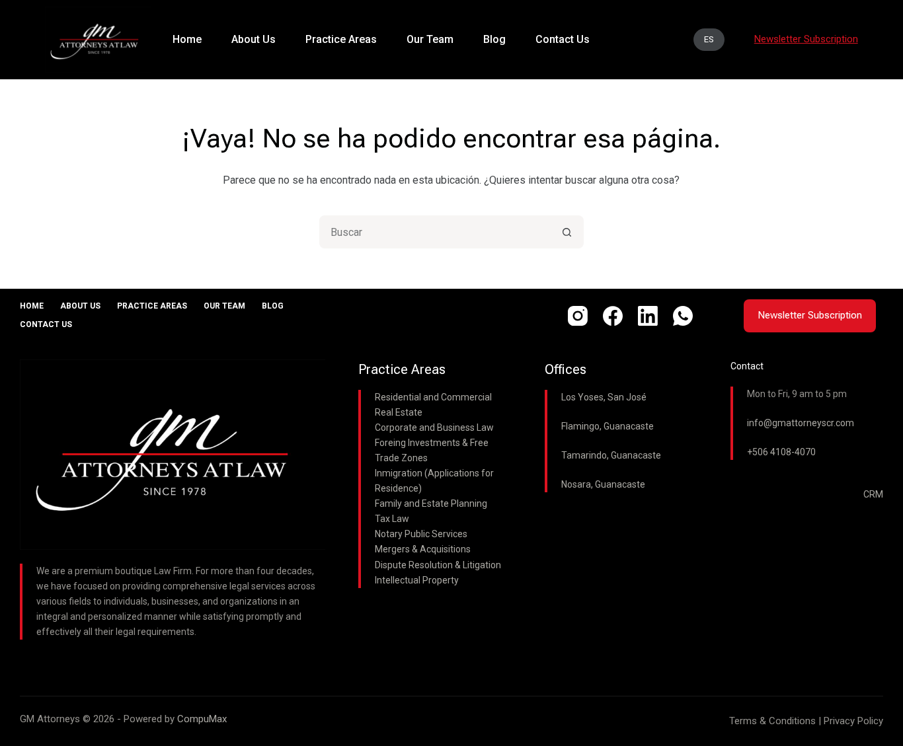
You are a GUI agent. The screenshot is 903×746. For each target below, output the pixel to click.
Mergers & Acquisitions (423, 549)
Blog (273, 306)
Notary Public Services (421, 534)
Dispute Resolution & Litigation (438, 565)
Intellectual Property (417, 580)
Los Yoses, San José (604, 397)
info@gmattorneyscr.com (800, 423)
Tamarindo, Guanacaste (611, 455)
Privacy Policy (853, 721)
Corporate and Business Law (434, 427)
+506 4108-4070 (781, 452)
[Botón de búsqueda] (567, 232)
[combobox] (436, 231)
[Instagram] (578, 316)
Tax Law (392, 518)
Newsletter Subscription (810, 315)
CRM (873, 494)
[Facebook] (613, 316)
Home (32, 306)
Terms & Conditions (772, 721)
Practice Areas (152, 306)
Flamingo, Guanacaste (607, 426)
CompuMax (202, 719)
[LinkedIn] (648, 316)
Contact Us (46, 324)
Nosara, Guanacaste (603, 484)
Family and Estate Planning (431, 503)
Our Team (224, 306)
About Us (80, 306)
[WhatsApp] (683, 316)
